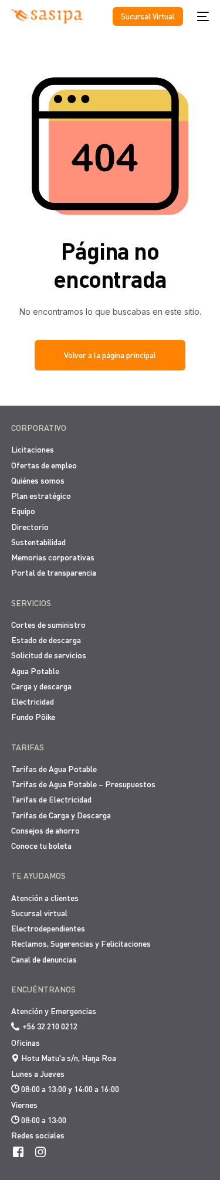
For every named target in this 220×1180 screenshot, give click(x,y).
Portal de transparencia (53, 572)
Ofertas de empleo (44, 465)
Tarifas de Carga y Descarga (61, 815)
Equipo (23, 511)
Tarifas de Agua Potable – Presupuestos (83, 784)
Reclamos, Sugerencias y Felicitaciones (81, 943)
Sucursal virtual (39, 913)
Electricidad (32, 701)
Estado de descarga (46, 640)
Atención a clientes (45, 898)
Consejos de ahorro (45, 830)
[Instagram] (40, 1150)
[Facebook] (18, 1150)
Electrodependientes (48, 928)
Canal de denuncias (44, 959)
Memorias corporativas (52, 557)
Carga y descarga (41, 686)
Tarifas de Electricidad (51, 799)
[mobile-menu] (202, 16)
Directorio (30, 527)
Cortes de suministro (48, 625)
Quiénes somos (38, 480)
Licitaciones (32, 449)
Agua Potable (35, 671)
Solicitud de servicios (48, 655)
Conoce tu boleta (41, 846)
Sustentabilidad (38, 542)
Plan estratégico (41, 496)
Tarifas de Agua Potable (54, 769)
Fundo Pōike (33, 717)
